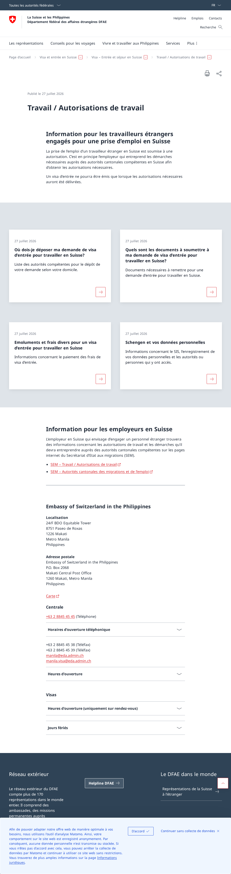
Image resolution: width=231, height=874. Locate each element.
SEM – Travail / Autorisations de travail (84, 464)
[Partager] (219, 73)
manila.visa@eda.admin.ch (68, 660)
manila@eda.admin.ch (65, 655)
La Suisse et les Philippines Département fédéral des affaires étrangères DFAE (67, 19)
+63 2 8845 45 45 (60, 616)
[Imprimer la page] (207, 73)
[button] (26, 43)
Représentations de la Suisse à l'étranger (187, 791)
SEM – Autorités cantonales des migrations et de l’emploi (100, 471)
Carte (50, 595)
